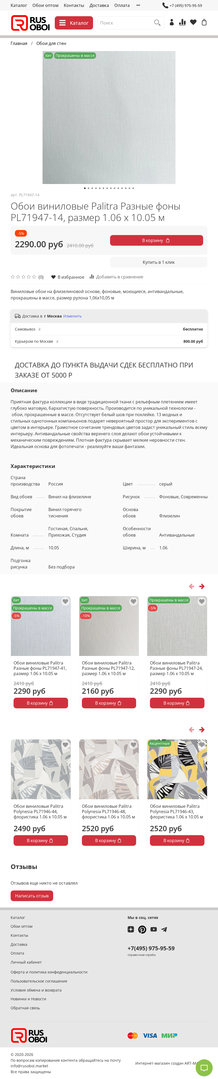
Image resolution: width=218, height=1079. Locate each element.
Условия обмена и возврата (36, 990)
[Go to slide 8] (111, 188)
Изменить (72, 316)
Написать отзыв (32, 896)
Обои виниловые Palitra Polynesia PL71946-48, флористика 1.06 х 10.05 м (108, 811)
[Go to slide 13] (129, 188)
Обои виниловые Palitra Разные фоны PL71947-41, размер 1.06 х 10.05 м (40, 668)
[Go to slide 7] (107, 188)
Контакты (74, 5)
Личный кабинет (26, 962)
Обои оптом (45, 5)
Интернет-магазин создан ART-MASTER (171, 1063)
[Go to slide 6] (103, 188)
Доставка (99, 5)
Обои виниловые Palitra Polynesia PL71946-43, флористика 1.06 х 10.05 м (176, 811)
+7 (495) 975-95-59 (186, 5)
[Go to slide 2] (88, 188)
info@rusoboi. (23, 1065)
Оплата (122, 5)
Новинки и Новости (28, 998)
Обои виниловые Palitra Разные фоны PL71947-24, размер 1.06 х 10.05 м (176, 668)
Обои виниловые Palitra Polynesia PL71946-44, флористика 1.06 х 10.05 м (40, 811)
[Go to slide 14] (133, 188)
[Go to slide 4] (96, 188)
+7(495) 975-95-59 (151, 948)
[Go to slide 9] (114, 188)
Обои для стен (51, 43)
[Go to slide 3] (92, 188)
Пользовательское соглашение (39, 981)
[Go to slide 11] (122, 188)
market (42, 1065)
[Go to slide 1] (85, 188)
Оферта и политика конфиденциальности (49, 972)
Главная (19, 43)
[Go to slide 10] (118, 188)
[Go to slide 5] (99, 188)
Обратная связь (25, 1007)
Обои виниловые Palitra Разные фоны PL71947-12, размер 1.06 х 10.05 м (108, 668)
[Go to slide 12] (126, 188)
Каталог (19, 5)
